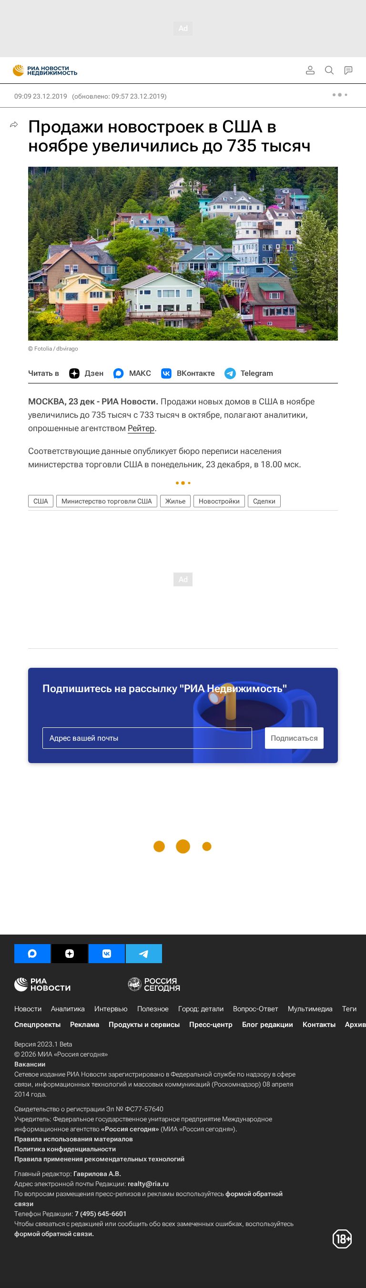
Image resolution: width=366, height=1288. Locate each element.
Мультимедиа (310, 1009)
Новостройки (219, 501)
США (40, 501)
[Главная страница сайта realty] (62, 70)
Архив (355, 1024)
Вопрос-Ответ (255, 1009)
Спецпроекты (37, 1024)
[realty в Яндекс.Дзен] (69, 953)
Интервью (111, 1009)
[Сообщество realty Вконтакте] (107, 953)
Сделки (264, 501)
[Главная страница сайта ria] (15, 70)
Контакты (319, 1024)
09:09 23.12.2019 (40, 96)
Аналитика (68, 1009)
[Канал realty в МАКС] (32, 953)
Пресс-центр (211, 1024)
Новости (27, 1009)
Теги (349, 1009)
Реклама (84, 1024)
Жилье (175, 501)
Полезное (153, 1009)
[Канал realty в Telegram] (144, 953)
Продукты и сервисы (144, 1024)
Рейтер (141, 428)
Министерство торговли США (106, 501)
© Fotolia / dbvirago (53, 348)
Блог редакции (267, 1024)
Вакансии (29, 1064)
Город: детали (201, 1009)
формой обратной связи (53, 1234)
